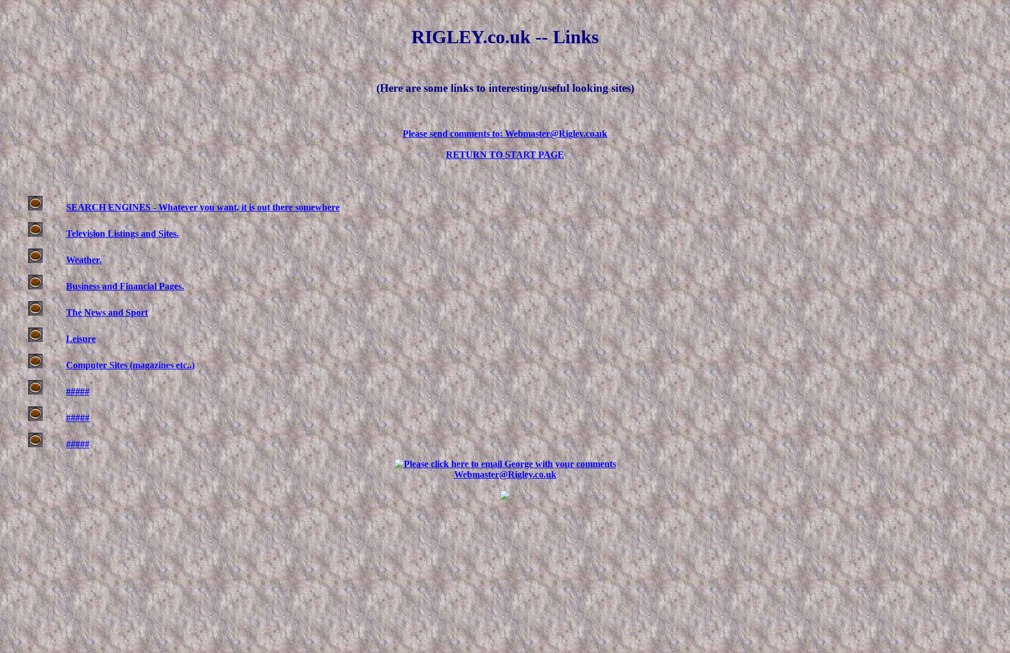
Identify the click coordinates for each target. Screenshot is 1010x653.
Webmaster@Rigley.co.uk (505, 474)
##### (77, 391)
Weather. (84, 260)
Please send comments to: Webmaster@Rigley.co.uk (505, 134)
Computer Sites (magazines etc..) (130, 365)
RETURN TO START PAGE (505, 155)
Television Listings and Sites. (122, 234)
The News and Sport (107, 312)
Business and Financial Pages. (125, 286)
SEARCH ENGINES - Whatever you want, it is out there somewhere (203, 207)
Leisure (81, 339)
